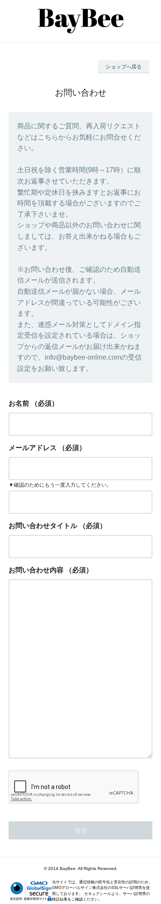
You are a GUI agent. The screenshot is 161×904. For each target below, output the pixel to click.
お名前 (19, 403)
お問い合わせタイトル (43, 525)
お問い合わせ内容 (36, 570)
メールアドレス (33, 447)
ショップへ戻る (124, 67)
